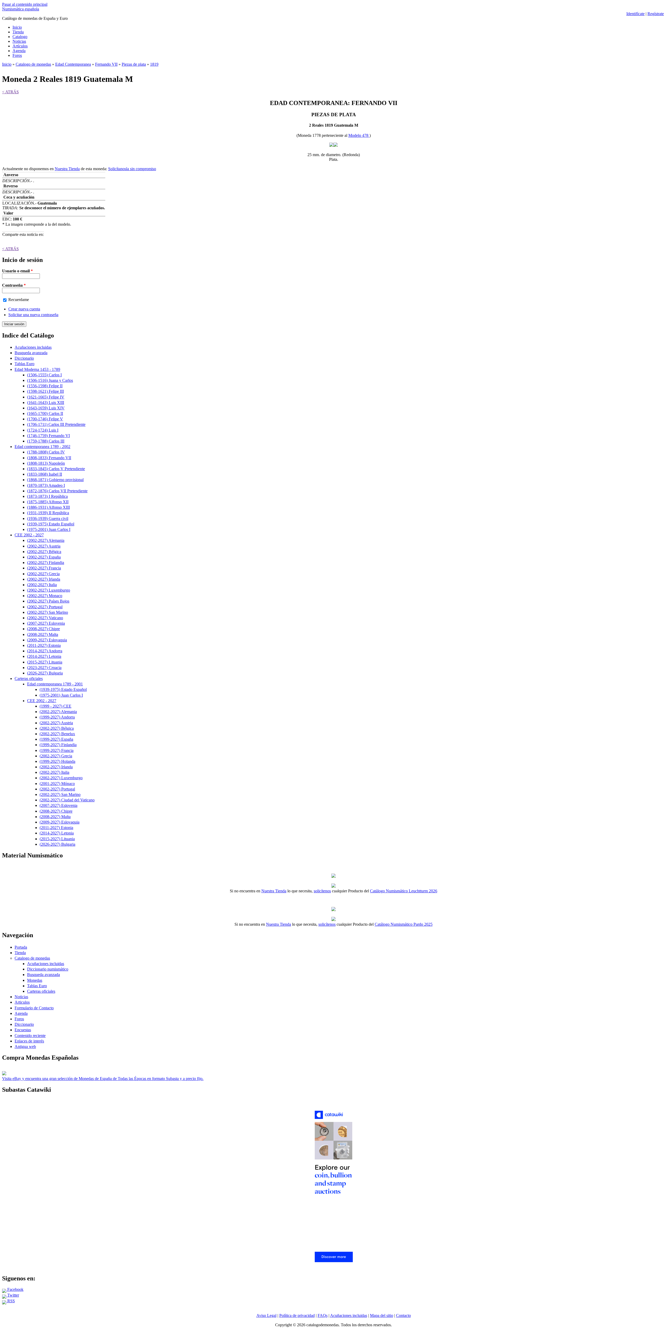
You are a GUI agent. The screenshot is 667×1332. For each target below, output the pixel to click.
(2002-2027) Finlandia (45, 562)
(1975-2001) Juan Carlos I (48, 529)
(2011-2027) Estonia (44, 645)
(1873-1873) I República (47, 496)
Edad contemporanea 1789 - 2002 (42, 446)
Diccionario (24, 358)
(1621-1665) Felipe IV (45, 397)
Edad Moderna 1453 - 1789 (37, 369)
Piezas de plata (134, 64)
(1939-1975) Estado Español (50, 524)
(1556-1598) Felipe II (45, 386)
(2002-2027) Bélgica (44, 551)
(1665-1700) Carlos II (45, 413)
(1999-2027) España (56, 739)
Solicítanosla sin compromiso (132, 169)
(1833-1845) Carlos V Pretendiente (56, 468)
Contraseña (14, 285)
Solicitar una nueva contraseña (33, 314)
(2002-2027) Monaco (44, 595)
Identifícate (635, 13)
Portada (21, 947)
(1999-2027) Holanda (57, 761)
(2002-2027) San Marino (47, 612)
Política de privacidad (297, 1315)
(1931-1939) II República (48, 513)
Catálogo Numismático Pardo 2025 (404, 924)
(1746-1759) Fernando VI (48, 435)
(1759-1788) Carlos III (45, 441)
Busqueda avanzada (31, 353)
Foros (17, 55)
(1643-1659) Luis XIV (46, 408)
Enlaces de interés (29, 1041)
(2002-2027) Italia (42, 584)
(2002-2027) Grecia (43, 574)
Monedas (34, 980)
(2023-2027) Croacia (44, 667)
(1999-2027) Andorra (57, 717)
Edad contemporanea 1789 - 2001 (55, 684)
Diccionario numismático (47, 969)
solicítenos (322, 891)
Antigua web (25, 1046)
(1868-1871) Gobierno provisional (55, 479)
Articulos (22, 1002)
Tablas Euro (24, 363)
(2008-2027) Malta (42, 634)
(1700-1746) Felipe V (45, 419)
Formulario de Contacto (34, 1008)
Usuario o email (17, 271)
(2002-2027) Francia (44, 568)
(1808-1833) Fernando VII (49, 458)
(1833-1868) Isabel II (44, 474)
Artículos (20, 46)
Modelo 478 (358, 135)
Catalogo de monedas (33, 64)
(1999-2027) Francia (56, 750)
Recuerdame (18, 299)
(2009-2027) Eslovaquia (47, 640)
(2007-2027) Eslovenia (46, 623)
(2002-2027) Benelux (57, 734)
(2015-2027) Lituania (44, 662)
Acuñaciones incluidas (33, 347)
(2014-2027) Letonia (44, 656)
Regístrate (655, 13)
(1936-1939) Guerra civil (47, 518)
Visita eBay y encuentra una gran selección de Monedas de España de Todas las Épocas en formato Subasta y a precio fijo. (102, 1078)
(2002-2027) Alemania (45, 540)
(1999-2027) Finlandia (58, 744)
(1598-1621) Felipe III (45, 391)
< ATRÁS (10, 92)
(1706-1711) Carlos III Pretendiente (56, 424)
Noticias (19, 41)
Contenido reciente (30, 1035)
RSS (10, 1301)
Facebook (14, 1289)
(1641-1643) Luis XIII (45, 402)
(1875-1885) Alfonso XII (48, 502)
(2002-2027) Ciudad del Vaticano (67, 800)
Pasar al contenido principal (24, 4)
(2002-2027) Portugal (45, 607)
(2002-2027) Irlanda (43, 579)
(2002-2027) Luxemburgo (48, 590)
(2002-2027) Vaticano (45, 618)
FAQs (323, 1315)
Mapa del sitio (381, 1315)
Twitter (12, 1295)
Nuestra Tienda (67, 169)
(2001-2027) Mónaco (57, 783)
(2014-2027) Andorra (44, 651)
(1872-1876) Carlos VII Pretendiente (57, 491)
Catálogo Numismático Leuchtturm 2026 (403, 891)
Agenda (19, 50)
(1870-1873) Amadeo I (46, 485)
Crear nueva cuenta (24, 309)
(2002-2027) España (44, 557)
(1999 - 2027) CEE (55, 706)
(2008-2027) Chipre (43, 629)
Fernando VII (106, 64)
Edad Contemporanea (73, 64)
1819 (154, 64)
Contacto (403, 1315)
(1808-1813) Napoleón (46, 463)
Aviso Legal (266, 1315)
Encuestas (23, 1030)
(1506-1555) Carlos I (44, 375)
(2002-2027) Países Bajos (48, 601)
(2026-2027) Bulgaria (45, 673)
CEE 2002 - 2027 (29, 535)
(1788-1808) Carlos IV (46, 452)
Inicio (17, 27)
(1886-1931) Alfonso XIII (48, 507)
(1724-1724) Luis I (42, 430)
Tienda (18, 32)
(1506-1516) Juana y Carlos (50, 380)
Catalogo (20, 36)
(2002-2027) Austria (43, 546)
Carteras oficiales (29, 678)
